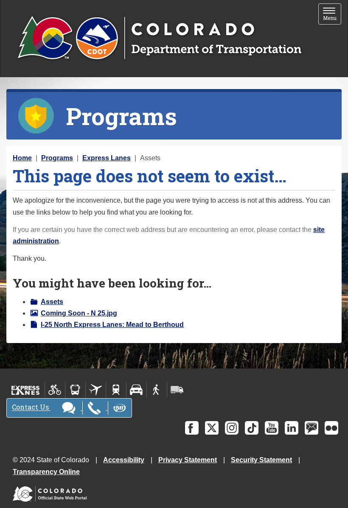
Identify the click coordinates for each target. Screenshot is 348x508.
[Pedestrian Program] (156, 389)
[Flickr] (331, 428)
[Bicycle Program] (55, 389)
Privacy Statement (187, 459)
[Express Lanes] (25, 389)
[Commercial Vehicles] (177, 389)
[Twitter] (212, 428)
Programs (57, 158)
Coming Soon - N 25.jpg (79, 313)
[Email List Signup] (311, 428)
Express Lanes (106, 158)
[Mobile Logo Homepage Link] (159, 38)
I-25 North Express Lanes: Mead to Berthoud (112, 324)
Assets (52, 301)
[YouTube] (271, 428)
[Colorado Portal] (51, 492)
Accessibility (123, 459)
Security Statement (261, 459)
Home (22, 158)
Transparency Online (46, 471)
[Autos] (136, 389)
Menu (332, 14)
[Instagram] (232, 428)
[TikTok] (251, 428)
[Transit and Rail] (75, 389)
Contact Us (31, 407)
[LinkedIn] (291, 428)
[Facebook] (192, 428)
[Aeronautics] (95, 389)
